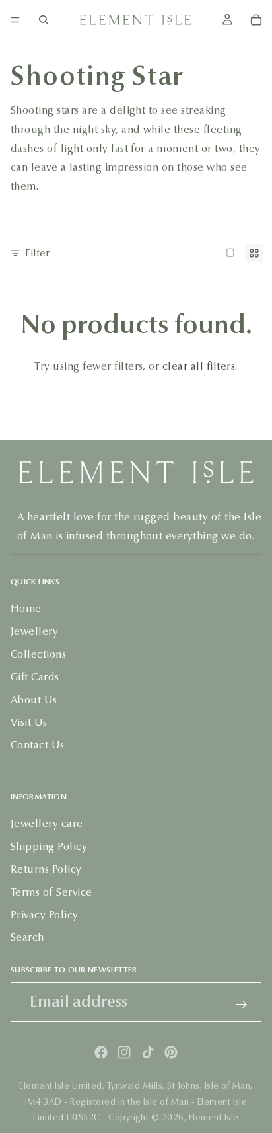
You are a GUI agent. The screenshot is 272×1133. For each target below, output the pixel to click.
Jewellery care (47, 824)
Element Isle (214, 1118)
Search (27, 937)
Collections (38, 654)
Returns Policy (46, 869)
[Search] (43, 19)
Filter (37, 253)
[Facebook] (101, 1052)
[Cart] (256, 19)
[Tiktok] (148, 1052)
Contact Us (38, 745)
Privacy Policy (45, 914)
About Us (34, 699)
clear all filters (198, 366)
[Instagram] (124, 1052)
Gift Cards (35, 677)
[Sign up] (241, 1005)
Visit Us (29, 722)
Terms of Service (51, 892)
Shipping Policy (49, 846)
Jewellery (34, 631)
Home (26, 608)
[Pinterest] (171, 1052)
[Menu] (15, 20)
